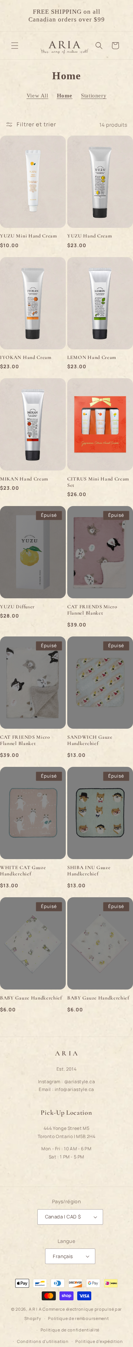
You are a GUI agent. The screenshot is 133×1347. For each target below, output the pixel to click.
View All (37, 96)
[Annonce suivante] (119, 15)
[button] (15, 45)
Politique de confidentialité (70, 1330)
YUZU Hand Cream (89, 236)
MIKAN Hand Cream (24, 479)
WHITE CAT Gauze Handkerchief (23, 870)
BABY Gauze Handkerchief (31, 998)
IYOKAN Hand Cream (26, 357)
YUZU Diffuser (17, 606)
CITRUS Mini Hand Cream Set (98, 482)
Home (64, 96)
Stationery (93, 96)
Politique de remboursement (78, 1318)
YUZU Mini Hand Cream (28, 236)
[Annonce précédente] (14, 15)
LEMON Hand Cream (91, 357)
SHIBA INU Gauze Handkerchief (88, 870)
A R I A (35, 1309)
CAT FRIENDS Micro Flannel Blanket (92, 609)
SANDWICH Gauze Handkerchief (90, 740)
